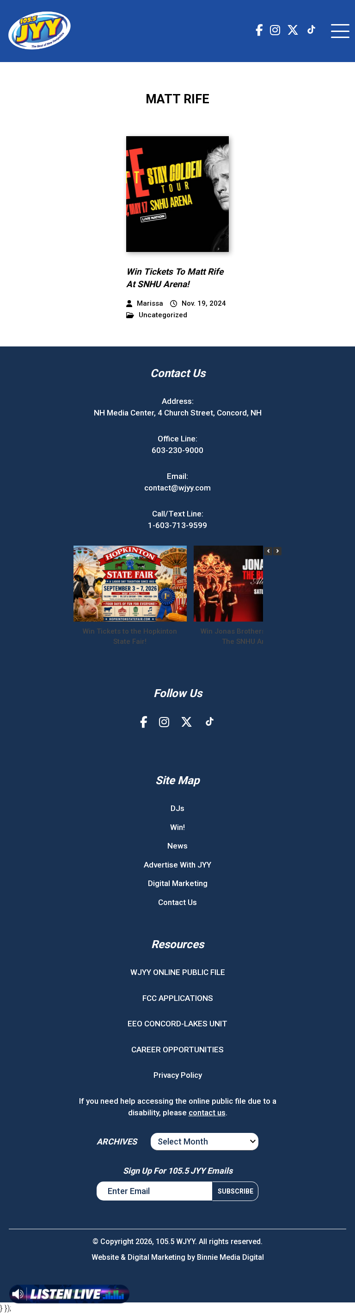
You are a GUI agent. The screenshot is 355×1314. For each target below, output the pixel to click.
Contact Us (177, 902)
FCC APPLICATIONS (177, 998)
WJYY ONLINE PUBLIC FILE (177, 972)
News (177, 845)
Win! (177, 827)
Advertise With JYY (177, 864)
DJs (177, 808)
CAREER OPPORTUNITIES (177, 1049)
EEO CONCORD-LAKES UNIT (177, 1023)
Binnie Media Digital (230, 1257)
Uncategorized (163, 315)
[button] (277, 551)
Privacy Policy (177, 1075)
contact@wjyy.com (177, 487)
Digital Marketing (178, 883)
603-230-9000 (177, 450)
